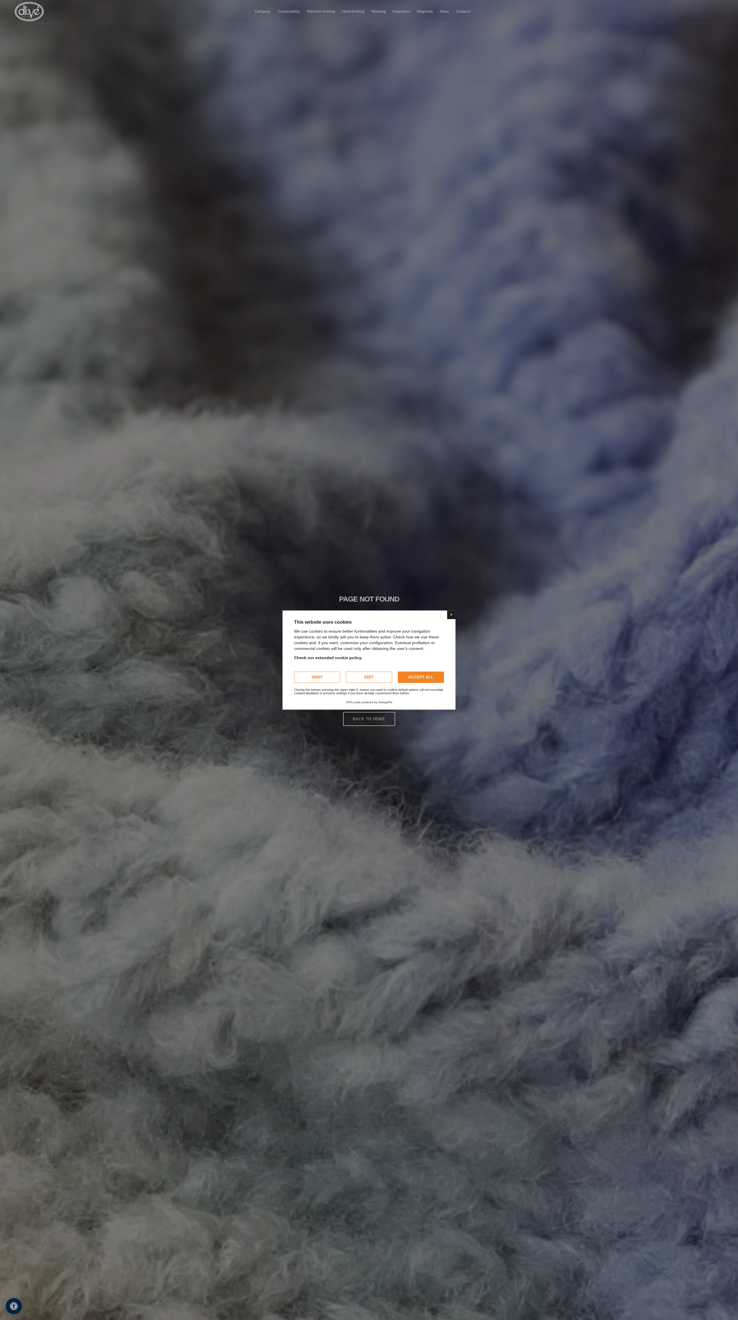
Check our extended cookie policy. (328, 657)
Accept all (421, 677)
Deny (317, 677)
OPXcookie (353, 702)
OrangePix (385, 702)
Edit (369, 677)
